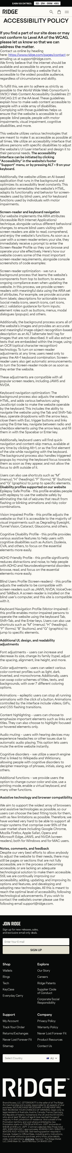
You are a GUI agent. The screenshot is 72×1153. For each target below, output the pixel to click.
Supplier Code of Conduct (46, 991)
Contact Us (44, 1045)
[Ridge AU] (10, 12)
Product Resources (49, 1039)
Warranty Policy (47, 1027)
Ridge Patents (46, 983)
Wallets (7, 970)
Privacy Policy (46, 1020)
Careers (42, 976)
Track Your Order (14, 1027)
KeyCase (8, 989)
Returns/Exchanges (15, 1033)
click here (29, 1138)
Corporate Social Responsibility (48, 1001)
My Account (10, 1020)
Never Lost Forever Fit (17, 1039)
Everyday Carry (13, 995)
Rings (6, 976)
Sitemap (8, 1045)
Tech (6, 983)
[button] (51, 11)
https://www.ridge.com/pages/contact (37, 54)
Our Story (43, 970)
